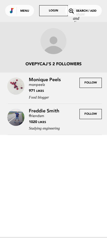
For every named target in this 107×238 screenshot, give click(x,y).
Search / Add (86, 11)
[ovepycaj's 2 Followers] (53, 41)
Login (53, 10)
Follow (90, 82)
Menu (24, 11)
